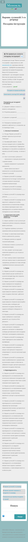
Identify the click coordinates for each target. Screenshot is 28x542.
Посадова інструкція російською (16, 90)
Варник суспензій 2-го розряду (12, 486)
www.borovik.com (7, 65)
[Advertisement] (14, 36)
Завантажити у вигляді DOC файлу (14, 94)
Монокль (14, 5)
